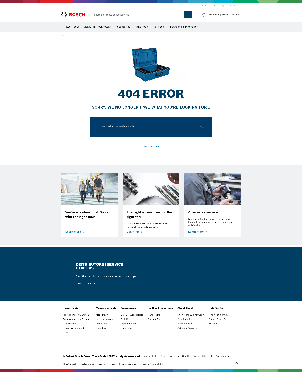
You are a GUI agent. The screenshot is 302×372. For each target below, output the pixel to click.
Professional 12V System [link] (76, 319)
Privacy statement (202, 356)
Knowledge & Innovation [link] (190, 314)
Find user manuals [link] (219, 314)
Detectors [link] (101, 328)
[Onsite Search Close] (181, 15)
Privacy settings (127, 363)
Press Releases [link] (185, 323)
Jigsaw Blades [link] (128, 323)
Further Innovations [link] (160, 308)
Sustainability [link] (184, 319)
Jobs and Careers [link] (187, 328)
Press (112, 363)
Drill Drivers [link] (69, 323)
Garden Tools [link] (155, 319)
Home (64, 36)
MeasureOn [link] (102, 314)
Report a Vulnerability (151, 363)
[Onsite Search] (188, 14)
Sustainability (217, 6)
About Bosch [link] (185, 308)
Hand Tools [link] (154, 314)
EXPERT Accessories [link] (132, 314)
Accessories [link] (128, 308)
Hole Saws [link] (126, 328)
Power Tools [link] (70, 308)
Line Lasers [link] (102, 323)
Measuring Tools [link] (106, 308)
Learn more (73, 231)
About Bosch (70, 363)
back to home (151, 146)
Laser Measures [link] (104, 319)
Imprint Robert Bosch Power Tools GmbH (166, 356)
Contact (202, 6)
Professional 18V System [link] (76, 314)
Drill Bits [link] (125, 319)
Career (102, 363)
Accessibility (222, 356)
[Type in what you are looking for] (201, 127)
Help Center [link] (216, 308)
